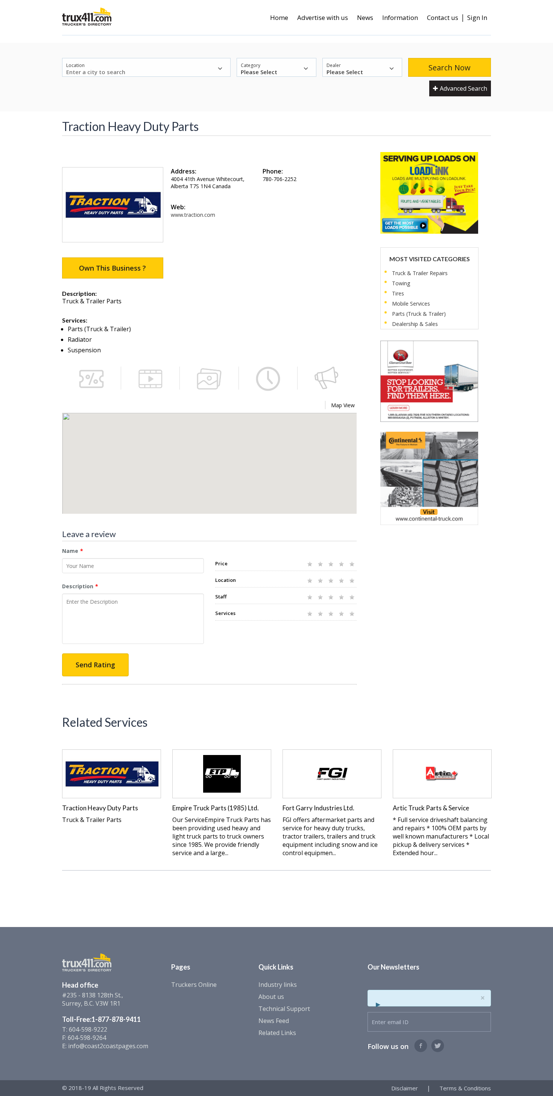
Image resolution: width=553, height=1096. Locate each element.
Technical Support (284, 1009)
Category (250, 65)
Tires (398, 293)
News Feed (273, 1021)
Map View (343, 405)
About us (271, 996)
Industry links (277, 984)
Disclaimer (404, 1088)
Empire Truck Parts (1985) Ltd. (215, 808)
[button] (209, 464)
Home (279, 17)
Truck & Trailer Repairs (420, 273)
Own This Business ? (112, 267)
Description (77, 586)
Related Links (277, 1033)
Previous (52, 788)
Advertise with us (322, 17)
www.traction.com (193, 214)
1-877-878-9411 (116, 1019)
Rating (224, 550)
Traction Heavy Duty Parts (100, 808)
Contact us (442, 17)
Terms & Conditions (465, 1088)
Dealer (334, 65)
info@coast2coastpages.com (108, 1046)
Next (501, 788)
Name (70, 550)
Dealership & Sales (415, 323)
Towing (401, 283)
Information (400, 17)
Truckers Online (194, 984)
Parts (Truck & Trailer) (419, 313)
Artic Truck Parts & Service (431, 808)
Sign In (477, 17)
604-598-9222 (88, 1029)
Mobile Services (411, 303)
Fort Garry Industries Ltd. (318, 808)
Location (75, 65)
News (365, 17)
